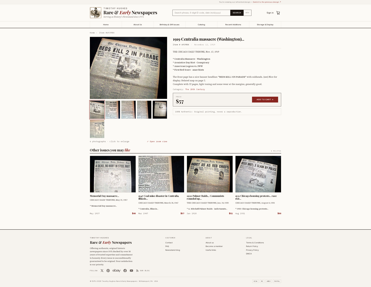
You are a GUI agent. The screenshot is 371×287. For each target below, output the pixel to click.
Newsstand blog (172, 250)
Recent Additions (233, 24)
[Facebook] (125, 270)
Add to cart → (265, 99)
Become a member (214, 246)
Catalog (201, 24)
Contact (169, 242)
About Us (137, 24)
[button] (128, 68)
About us (210, 242)
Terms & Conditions (255, 242)
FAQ (167, 246)
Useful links (211, 250)
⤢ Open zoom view (157, 141)
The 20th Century (195, 89)
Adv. (247, 13)
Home (106, 24)
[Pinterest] (108, 270)
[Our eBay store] (117, 270)
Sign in (270, 12)
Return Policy (252, 246)
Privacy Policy (252, 250)
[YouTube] (131, 270)
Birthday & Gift (170, 24)
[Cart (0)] (278, 13)
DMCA (249, 253)
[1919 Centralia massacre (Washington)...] (97, 110)
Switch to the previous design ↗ (267, 2)
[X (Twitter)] (102, 270)
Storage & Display (265, 24)
